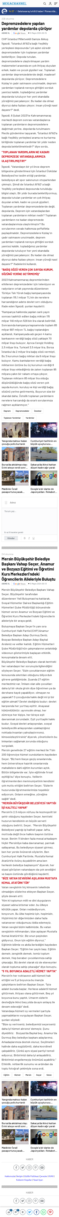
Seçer (39, 1075)
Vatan (49, 1075)
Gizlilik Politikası (31, 1176)
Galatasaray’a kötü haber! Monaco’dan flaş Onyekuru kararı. (38, 11)
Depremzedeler (22, 411)
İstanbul (37, 411)
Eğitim (6, 1075)
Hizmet (17, 1075)
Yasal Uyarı (38, 1180)
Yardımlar (30, 418)
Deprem (7, 411)
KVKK (51, 1176)
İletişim (20, 1176)
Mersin (28, 1075)
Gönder (11, 538)
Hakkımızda (10, 1176)
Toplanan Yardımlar (12, 418)
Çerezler (43, 1176)
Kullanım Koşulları (24, 1180)
